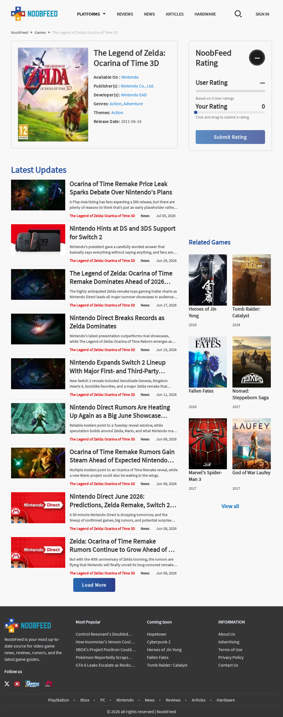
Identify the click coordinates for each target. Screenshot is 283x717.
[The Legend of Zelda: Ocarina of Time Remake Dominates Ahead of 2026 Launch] (38, 298)
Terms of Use (230, 649)
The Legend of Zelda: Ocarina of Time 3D (102, 215)
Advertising (228, 641)
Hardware (205, 14)
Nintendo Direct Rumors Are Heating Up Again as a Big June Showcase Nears (120, 415)
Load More (94, 585)
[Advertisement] (230, 194)
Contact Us (228, 665)
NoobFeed (19, 32)
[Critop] (49, 683)
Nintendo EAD (134, 94)
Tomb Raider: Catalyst (167, 665)
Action (116, 103)
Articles (175, 14)
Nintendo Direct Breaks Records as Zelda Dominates (117, 321)
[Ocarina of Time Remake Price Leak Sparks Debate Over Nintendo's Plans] (38, 209)
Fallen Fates (158, 657)
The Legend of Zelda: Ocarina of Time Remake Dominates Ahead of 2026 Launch (121, 281)
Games (40, 32)
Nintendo (130, 77)
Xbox (84, 700)
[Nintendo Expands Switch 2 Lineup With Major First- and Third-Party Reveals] (38, 387)
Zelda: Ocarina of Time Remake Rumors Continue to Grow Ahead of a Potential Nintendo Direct (121, 549)
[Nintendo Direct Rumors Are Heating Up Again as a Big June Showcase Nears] (38, 432)
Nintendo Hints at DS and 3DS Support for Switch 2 (122, 232)
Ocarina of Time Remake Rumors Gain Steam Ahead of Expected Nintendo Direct (122, 460)
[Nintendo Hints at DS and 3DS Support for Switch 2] (38, 253)
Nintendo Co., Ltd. (137, 86)
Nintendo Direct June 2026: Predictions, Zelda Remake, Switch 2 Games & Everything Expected (120, 504)
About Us (226, 634)
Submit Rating (230, 137)
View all (230, 505)
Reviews (125, 14)
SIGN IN (262, 14)
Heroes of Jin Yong (164, 649)
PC (102, 700)
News (149, 14)
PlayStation (58, 700)
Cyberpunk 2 (159, 641)
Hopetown (156, 634)
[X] (6, 683)
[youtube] (17, 683)
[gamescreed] (32, 683)
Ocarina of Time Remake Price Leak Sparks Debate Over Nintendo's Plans (121, 187)
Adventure (133, 103)
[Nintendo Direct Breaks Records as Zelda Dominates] (38, 342)
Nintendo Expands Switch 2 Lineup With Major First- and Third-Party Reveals (118, 370)
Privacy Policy (230, 657)
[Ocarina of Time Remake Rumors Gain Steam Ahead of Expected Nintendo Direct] (38, 476)
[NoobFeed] (34, 14)
